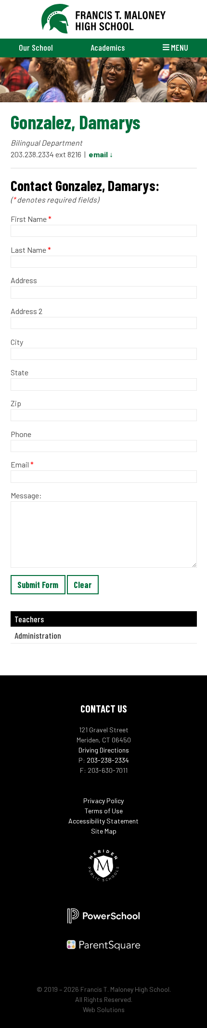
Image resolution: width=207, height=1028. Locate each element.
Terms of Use (104, 811)
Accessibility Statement (103, 821)
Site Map (103, 831)
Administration (37, 635)
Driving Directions (103, 750)
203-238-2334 (108, 760)
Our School (36, 47)
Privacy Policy (103, 800)
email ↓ (101, 154)
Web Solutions (104, 1009)
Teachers (29, 619)
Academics (108, 47)
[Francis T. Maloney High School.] (103, 19)
